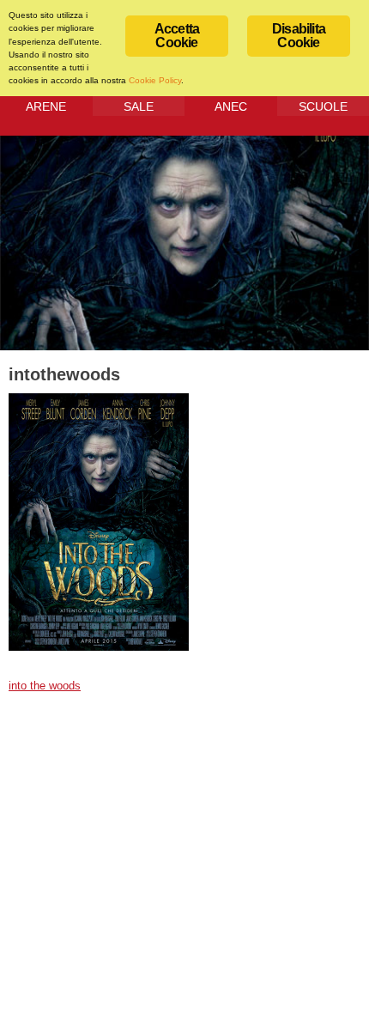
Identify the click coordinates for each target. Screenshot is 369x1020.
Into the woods (45, 686)
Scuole (323, 106)
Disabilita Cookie (298, 35)
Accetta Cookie (176, 35)
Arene (46, 106)
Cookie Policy (155, 80)
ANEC (231, 106)
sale (139, 106)
